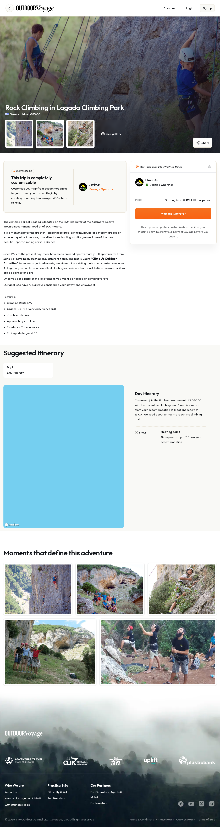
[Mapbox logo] (12, 525)
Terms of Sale (206, 819)
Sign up (207, 8)
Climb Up (151, 180)
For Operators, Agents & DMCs (106, 794)
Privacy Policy (165, 819)
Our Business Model (17, 804)
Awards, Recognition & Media (23, 798)
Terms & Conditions (141, 819)
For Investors (98, 803)
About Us (11, 792)
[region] (63, 456)
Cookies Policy (185, 819)
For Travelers (56, 798)
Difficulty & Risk (58, 792)
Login (189, 8)
